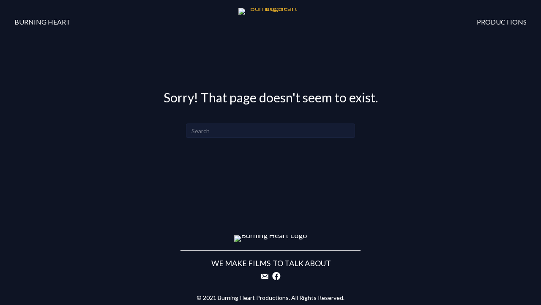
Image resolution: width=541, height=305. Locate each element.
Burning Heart (42, 22)
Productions (502, 22)
